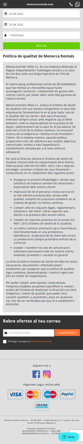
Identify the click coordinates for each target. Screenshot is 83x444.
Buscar (41, 45)
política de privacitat (41, 341)
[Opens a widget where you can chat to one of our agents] (68, 437)
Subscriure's (67, 332)
